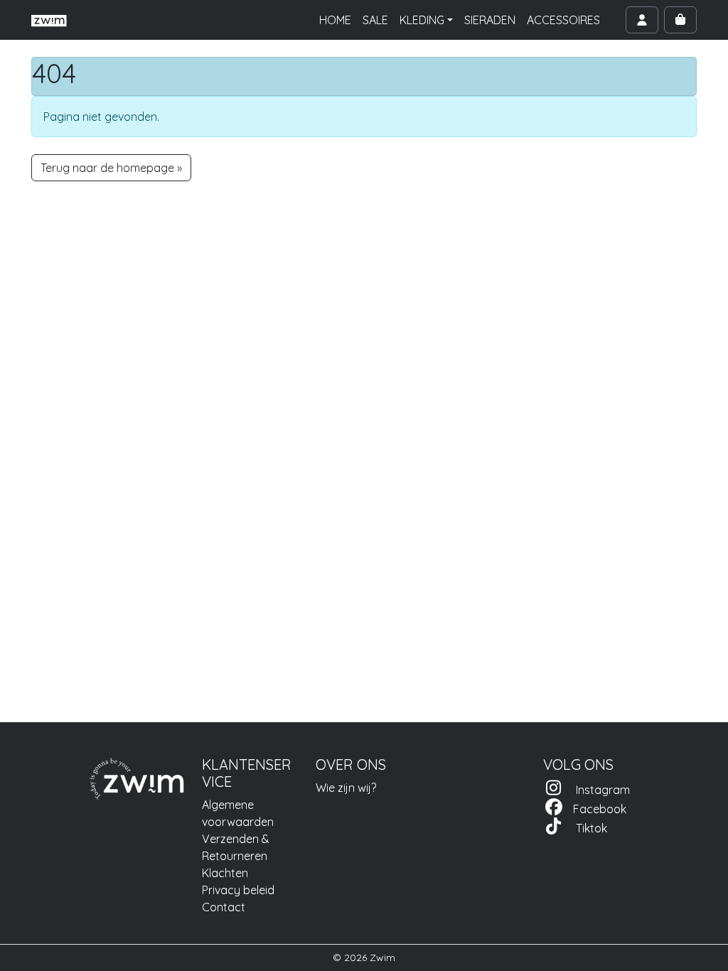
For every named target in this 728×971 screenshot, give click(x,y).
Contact (223, 907)
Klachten (225, 873)
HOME (335, 20)
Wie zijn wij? (346, 787)
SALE (375, 20)
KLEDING (422, 20)
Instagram (597, 790)
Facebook (595, 809)
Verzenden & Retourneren (235, 847)
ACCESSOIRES (563, 20)
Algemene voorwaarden (238, 813)
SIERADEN (489, 20)
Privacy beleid (238, 890)
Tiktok (585, 828)
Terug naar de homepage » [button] (111, 168)
